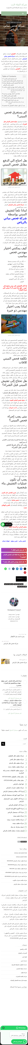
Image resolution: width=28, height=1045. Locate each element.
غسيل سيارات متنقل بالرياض (20, 884)
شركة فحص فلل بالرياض (19, 662)
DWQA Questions (21, 857)
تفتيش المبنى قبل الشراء (18, 584)
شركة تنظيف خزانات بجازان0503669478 (17, 864)
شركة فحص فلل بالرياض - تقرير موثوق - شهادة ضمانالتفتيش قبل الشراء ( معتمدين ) (11, 683)
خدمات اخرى (24, 961)
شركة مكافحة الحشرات (21, 976)
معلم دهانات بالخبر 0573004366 (14, 780)
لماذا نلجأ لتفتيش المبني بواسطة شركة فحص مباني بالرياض (13, 84)
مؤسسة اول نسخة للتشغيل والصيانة (14, 22)
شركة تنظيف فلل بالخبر (17, 759)
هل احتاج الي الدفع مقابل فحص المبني (13, 81)
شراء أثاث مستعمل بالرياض (16, 812)
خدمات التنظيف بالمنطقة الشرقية (19, 965)
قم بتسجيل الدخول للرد (14, 698)
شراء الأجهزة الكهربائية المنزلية (15, 808)
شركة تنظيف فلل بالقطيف (16, 756)
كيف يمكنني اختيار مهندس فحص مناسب (13, 87)
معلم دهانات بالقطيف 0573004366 (13, 777)
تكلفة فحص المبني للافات (9, 96)
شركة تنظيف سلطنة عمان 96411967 (18, 868)
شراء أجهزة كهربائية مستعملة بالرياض (13, 795)
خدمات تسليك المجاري (21, 968)
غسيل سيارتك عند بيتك (17, 827)
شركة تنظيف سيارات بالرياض (18, 919)
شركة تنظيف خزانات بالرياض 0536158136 (17, 861)
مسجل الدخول (13, 730)
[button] (3, 1028)
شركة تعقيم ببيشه (18, 816)
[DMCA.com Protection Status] (22, 842)
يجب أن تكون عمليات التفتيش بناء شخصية (14, 105)
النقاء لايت (24, 957)
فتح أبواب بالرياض (18, 784)
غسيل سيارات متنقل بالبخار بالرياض (13, 831)
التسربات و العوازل (22, 953)
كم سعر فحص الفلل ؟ (17, 550)
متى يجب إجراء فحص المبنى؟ (11, 100)
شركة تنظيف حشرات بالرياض (15, 788)
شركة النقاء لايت (19, 4)
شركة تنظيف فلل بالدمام (16, 763)
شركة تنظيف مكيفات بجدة (16, 767)
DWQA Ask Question (20, 853)
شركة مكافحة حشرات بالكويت (20, 880)
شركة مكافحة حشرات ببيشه (15, 820)
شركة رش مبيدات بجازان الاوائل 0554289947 (16, 872)
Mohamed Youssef (19, 33)
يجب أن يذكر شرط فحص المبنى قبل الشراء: (16, 102)
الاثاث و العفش (23, 949)
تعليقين (13, 35)
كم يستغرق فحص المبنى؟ (10, 79)
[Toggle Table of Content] (23, 76)
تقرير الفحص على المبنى (9, 584)
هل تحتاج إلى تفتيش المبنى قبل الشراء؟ (13, 98)
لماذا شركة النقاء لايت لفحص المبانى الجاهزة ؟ (14, 556)
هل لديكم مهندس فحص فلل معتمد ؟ (13, 562)
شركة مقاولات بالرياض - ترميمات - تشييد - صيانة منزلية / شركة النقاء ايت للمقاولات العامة (11, 703)
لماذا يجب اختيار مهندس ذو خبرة (11, 94)
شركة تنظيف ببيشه (18, 823)
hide (24, 578)
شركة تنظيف (24, 972)
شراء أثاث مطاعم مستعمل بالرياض (13, 791)
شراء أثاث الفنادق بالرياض (16, 805)
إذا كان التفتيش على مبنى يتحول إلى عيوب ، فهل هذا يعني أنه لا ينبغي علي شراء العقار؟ (18, 90)
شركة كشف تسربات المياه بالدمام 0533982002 (16, 876)
